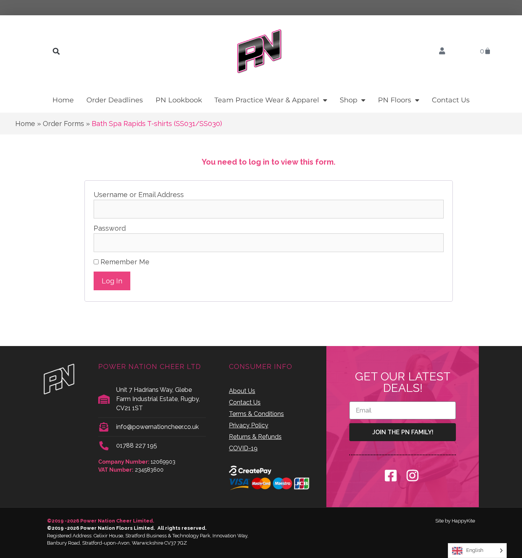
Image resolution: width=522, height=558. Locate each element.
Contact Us (451, 100)
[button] (56, 51)
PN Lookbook (179, 100)
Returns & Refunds (255, 436)
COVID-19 (243, 448)
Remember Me (124, 262)
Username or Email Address (139, 195)
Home (63, 100)
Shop (348, 100)
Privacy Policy (248, 425)
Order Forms (63, 124)
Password (110, 228)
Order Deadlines (114, 100)
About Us (242, 391)
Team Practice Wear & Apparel (266, 100)
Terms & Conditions (256, 413)
